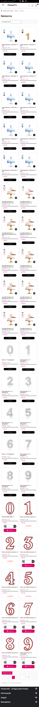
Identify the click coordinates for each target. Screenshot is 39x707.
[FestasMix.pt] (13, 5)
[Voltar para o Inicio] (1, 11)
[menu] (32, 5)
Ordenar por (6, 22)
